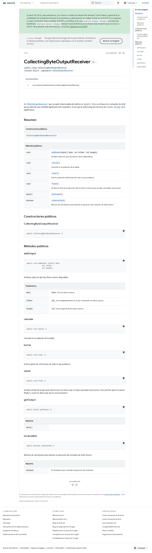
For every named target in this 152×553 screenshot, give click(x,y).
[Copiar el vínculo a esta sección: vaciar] (33, 371)
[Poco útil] (123, 53)
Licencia (50, 548)
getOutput (56, 194)
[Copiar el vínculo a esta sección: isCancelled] (39, 436)
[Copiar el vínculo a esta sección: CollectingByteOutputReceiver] (60, 224)
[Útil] (120, 53)
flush (54, 184)
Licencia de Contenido (112, 494)
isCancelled (57, 200)
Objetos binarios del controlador (15, 534)
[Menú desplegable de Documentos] (34, 3)
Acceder (145, 3)
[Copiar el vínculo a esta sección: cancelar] (35, 319)
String (117, 107)
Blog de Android (59, 523)
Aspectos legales (38, 548)
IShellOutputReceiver (62, 70)
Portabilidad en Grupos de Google (65, 538)
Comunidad (24, 548)
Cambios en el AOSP (78, 27)
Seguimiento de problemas (112, 534)
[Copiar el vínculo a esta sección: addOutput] (38, 253)
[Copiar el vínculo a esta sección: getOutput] (38, 400)
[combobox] (102, 3)
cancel (55, 163)
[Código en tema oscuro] (123, 230)
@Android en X (58, 515)
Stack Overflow (108, 530)
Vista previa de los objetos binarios (15, 527)
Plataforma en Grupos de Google (65, 530)
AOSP (26, 53)
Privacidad (60, 548)
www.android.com (109, 523)
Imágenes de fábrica (11, 530)
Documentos (26, 3)
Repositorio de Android (11, 515)
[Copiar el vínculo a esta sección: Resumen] (38, 120)
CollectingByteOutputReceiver (40, 135)
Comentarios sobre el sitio (76, 548)
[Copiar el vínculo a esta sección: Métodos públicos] (50, 246)
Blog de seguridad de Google (64, 527)
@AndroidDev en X (60, 519)
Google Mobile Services (111, 527)
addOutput (56, 152)
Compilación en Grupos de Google (66, 534)
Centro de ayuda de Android (113, 515)
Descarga (6, 523)
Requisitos (6, 519)
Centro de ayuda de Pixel (111, 519)
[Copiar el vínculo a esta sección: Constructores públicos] (58, 216)
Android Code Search (49, 3)
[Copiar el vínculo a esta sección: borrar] (33, 345)
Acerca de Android (10, 548)
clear (54, 173)
